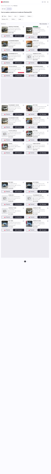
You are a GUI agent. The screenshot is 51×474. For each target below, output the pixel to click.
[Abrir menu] (48, 2)
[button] (4, 16)
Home (2, 5)
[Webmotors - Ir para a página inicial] (5, 2)
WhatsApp (44, 49)
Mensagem (19, 35)
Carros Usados (7, 5)
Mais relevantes (43, 23)
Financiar (8, 35)
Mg (12, 5)
